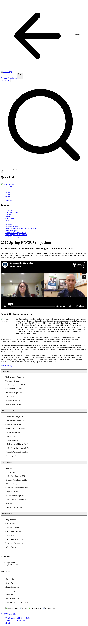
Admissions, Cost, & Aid (15, 417)
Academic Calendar (13, 400)
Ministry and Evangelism (15, 496)
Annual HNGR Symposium (16, 233)
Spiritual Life (10, 472)
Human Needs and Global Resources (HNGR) (22, 228)
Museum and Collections (14, 543)
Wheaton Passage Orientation (16, 484)
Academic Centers (12, 226)
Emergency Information (15, 620)
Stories (14, 78)
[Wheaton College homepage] (6, 72)
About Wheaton (7, 514)
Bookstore (9, 200)
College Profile (11, 524)
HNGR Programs (12, 231)
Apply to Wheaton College (15, 428)
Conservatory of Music (14, 389)
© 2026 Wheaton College (9, 614)
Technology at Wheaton (14, 539)
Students (9, 210)
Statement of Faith (12, 527)
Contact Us (5, 80)
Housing (9, 503)
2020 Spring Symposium (14, 237)
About (9, 78)
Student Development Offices (16, 476)
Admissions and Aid (8, 411)
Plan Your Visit (11, 436)
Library (8, 198)
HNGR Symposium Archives (16, 235)
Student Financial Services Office (18, 448)
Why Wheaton (11, 520)
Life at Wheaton (7, 462)
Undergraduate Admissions (15, 421)
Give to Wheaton (12, 583)
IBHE (8, 623)
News (8, 192)
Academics (10, 224)
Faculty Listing (11, 397)
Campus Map (10, 591)
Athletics (9, 468)
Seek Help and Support (14, 507)
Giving (8, 196)
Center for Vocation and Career (17, 488)
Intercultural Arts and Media (16, 499)
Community (10, 218)
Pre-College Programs (13, 456)
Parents (8, 214)
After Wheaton (11, 547)
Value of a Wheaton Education (17, 452)
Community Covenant (14, 531)
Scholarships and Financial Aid (17, 444)
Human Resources (12, 587)
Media (8, 220)
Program (4, 78)
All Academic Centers (13, 404)
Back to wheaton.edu (78, 36)
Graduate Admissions (13, 425)
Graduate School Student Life (16, 480)
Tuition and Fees (12, 440)
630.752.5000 (6, 571)
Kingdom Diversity (12, 492)
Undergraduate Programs (15, 377)
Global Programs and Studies (16, 385)
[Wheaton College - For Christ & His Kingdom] (7, 366)
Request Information (13, 432)
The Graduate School (13, 381)
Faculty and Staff (12, 212)
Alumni (8, 216)
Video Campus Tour (13, 599)
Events (8, 194)
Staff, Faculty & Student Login (17, 602)
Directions (9, 595)
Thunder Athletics (12, 185)
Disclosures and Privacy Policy (18, 618)
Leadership (10, 535)
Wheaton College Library (15, 393)
